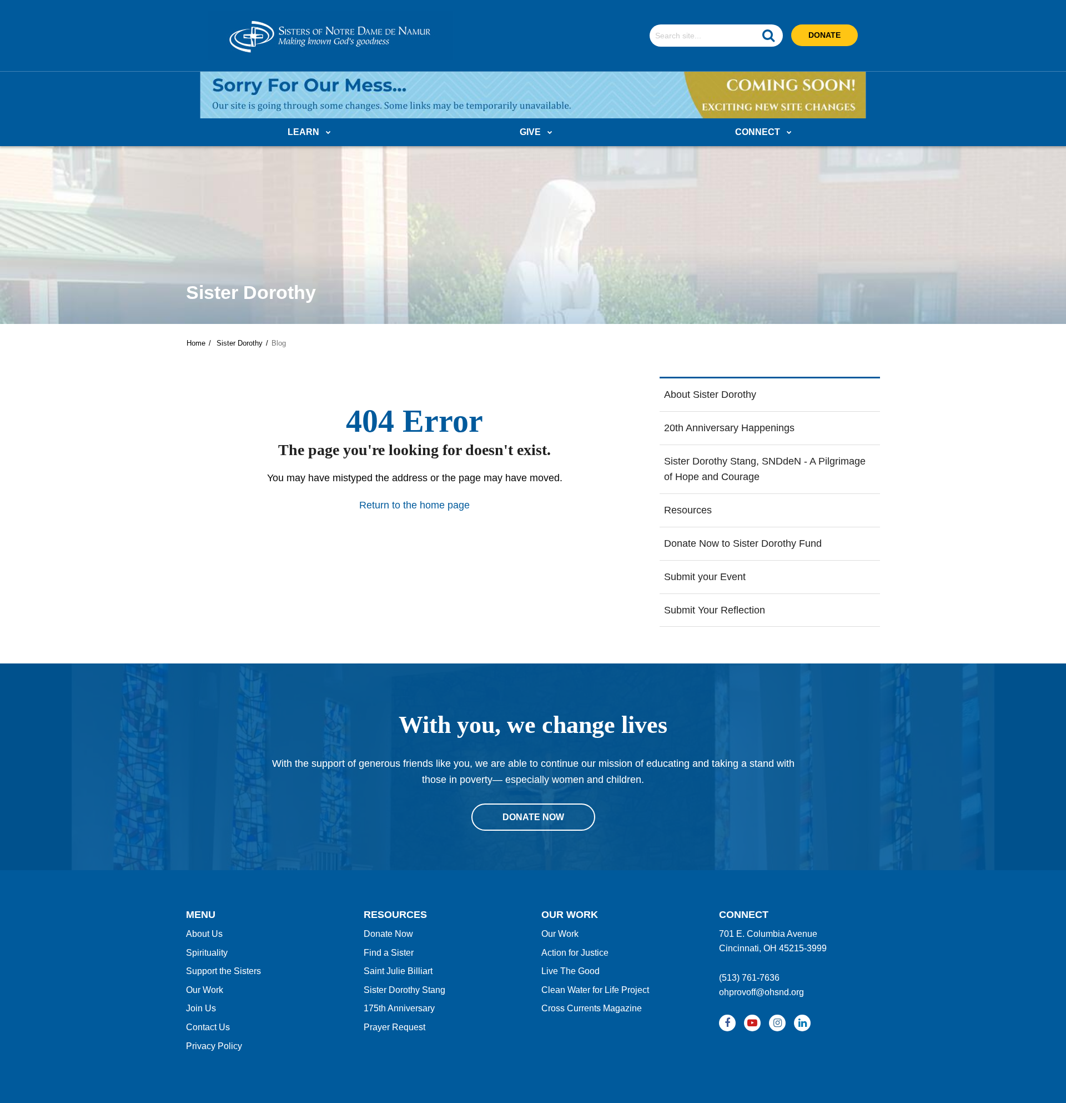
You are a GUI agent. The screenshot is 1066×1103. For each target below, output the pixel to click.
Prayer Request (394, 1027)
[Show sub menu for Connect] (789, 133)
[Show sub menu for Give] (549, 133)
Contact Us (208, 1027)
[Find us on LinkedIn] (802, 1023)
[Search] (768, 35)
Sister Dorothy (240, 343)
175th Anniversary (399, 1008)
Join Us (201, 1008)
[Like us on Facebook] (727, 1023)
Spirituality (207, 952)
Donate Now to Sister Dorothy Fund (743, 543)
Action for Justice (575, 952)
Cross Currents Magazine (591, 1008)
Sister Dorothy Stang (404, 990)
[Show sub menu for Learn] (328, 133)
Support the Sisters (223, 971)
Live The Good (570, 971)
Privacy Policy (214, 1046)
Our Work (204, 990)
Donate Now (388, 934)
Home (196, 343)
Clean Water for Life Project (595, 990)
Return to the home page (414, 505)
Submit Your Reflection (714, 610)
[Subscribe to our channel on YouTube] (752, 1023)
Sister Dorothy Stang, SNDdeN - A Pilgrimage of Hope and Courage (765, 469)
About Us (204, 934)
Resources (688, 510)
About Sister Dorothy (710, 394)
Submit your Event (705, 576)
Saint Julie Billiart (398, 971)
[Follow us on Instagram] (777, 1023)
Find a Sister (389, 952)
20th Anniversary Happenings (729, 427)
